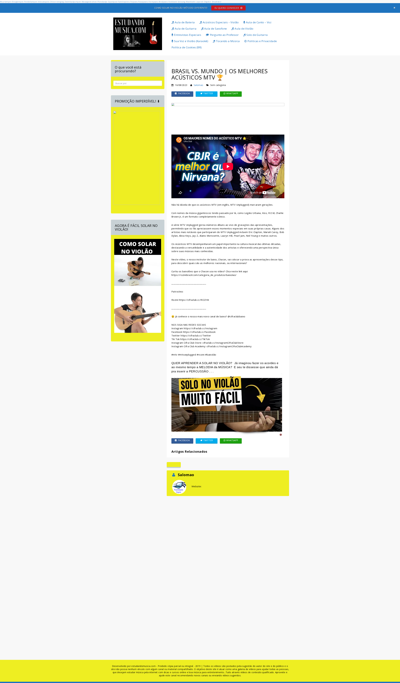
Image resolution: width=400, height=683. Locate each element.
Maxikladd (190, 1)
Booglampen (17, 1)
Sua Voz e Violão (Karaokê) (190, 41)
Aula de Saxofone (215, 28)
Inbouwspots (43, 1)
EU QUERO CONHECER (227, 7)
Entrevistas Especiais (187, 35)
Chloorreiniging (57, 1)
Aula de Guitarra (185, 28)
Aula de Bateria (184, 22)
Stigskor (207, 1)
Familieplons (124, 1)
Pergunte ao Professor (224, 35)
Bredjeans (163, 1)
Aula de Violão (243, 28)
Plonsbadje (102, 1)
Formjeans (153, 1)
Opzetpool (113, 1)
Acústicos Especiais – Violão (220, 22)
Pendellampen (30, 1)
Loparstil (199, 1)
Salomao (198, 85)
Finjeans (134, 1)
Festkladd (172, 1)
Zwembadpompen (73, 1)
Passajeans (143, 1)
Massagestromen (89, 1)
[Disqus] (228, 536)
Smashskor (217, 1)
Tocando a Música (227, 41)
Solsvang (181, 1)
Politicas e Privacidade (262, 41)
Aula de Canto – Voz (258, 22)
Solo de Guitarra (257, 35)
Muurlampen (6, 1)
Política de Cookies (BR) (187, 47)
